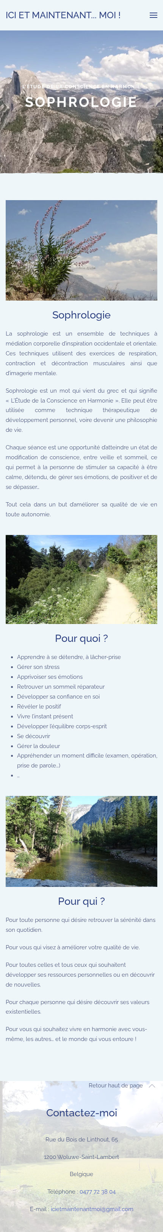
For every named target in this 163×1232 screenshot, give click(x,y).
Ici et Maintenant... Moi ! (63, 15)
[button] (153, 15)
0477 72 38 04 (98, 1191)
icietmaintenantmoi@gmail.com (92, 1209)
